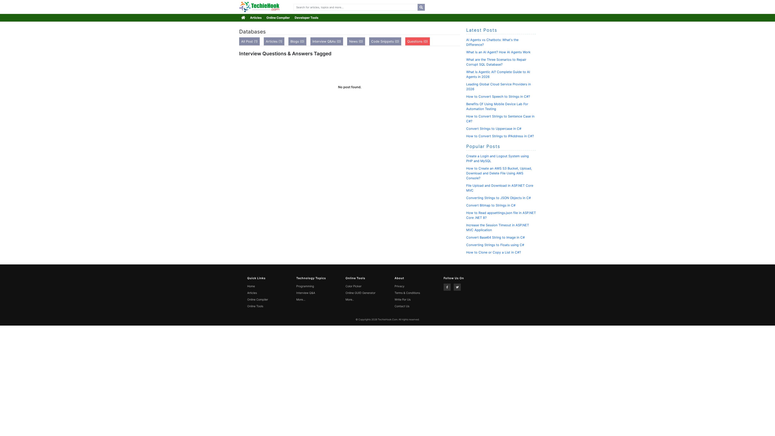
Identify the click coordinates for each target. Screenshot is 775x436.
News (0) (356, 41)
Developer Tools (306, 18)
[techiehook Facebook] (447, 287)
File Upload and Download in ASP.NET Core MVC (499, 187)
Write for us (403, 299)
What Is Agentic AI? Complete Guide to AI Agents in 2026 (498, 74)
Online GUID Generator (360, 293)
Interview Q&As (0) (326, 41)
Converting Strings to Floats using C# (495, 245)
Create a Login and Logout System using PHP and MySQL (497, 158)
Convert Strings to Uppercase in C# (493, 129)
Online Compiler (278, 18)
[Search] (421, 7)
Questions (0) (417, 41)
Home (251, 286)
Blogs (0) (297, 41)
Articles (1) (274, 41)
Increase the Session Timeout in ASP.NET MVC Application (497, 227)
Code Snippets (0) (385, 41)
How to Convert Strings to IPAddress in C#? (500, 136)
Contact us (402, 306)
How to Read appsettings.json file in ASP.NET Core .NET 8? (501, 215)
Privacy (399, 286)
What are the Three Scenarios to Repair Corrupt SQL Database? (496, 62)
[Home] (243, 18)
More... (300, 299)
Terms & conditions (407, 293)
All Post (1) (249, 41)
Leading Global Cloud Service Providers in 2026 (498, 86)
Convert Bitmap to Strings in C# (490, 205)
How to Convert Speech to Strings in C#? (498, 96)
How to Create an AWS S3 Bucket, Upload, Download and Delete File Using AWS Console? (499, 173)
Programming (305, 286)
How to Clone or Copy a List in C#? (493, 252)
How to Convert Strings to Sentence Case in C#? (500, 118)
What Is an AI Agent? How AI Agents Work (498, 52)
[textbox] (355, 7)
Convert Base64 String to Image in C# (495, 237)
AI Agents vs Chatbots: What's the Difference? (492, 42)
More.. (350, 299)
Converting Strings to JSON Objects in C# (498, 198)
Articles (256, 18)
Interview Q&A (305, 293)
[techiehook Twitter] (457, 287)
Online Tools (255, 306)
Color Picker (353, 286)
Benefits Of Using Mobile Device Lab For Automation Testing (497, 106)
